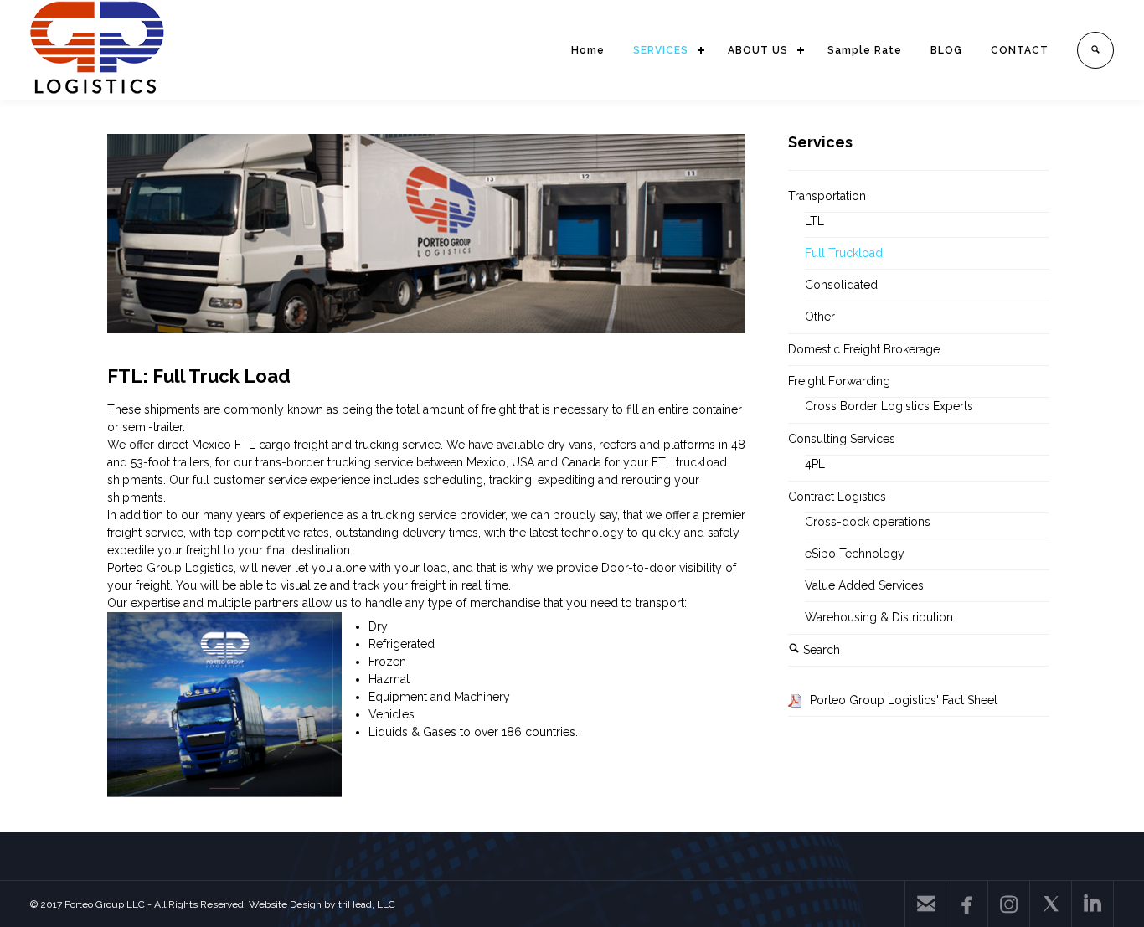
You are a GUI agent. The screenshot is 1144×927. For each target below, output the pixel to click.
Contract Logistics (837, 496)
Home (588, 50)
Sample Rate (864, 50)
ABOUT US (758, 50)
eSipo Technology (854, 553)
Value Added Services (864, 585)
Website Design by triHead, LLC (322, 904)
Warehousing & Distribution (879, 617)
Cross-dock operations (867, 521)
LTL (814, 221)
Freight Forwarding (839, 381)
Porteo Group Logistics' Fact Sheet (903, 700)
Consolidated (841, 284)
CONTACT (1020, 50)
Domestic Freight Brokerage (864, 349)
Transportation (827, 196)
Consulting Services (841, 438)
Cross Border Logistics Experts (889, 406)
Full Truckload (844, 253)
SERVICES (660, 50)
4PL (815, 464)
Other (820, 316)
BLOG (946, 50)
